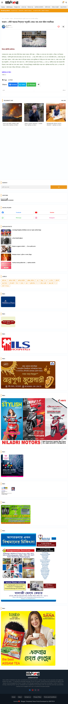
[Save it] (58, 27)
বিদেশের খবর (30, 7)
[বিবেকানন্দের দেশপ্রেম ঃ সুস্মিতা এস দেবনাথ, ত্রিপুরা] (6, 257)
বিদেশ (17, 283)
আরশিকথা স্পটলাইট (12, 280)
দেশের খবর (24, 7)
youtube (52, 212)
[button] (66, 2)
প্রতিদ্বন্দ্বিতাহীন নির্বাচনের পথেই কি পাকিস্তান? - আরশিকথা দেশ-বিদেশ (54, 124)
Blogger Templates (26, 701)
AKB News (9, 7)
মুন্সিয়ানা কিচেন (32, 283)
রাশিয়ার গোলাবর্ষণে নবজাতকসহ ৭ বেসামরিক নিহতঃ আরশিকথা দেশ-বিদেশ (33, 124)
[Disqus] (34, 152)
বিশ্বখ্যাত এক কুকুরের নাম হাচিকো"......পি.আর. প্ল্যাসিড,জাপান (24, 246)
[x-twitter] (35, 690)
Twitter (23, 84)
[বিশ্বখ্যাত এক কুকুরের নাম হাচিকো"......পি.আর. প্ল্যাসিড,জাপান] (6, 249)
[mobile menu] (2, 2)
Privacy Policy (37, 697)
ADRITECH (52, 701)
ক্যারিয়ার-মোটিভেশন (30, 280)
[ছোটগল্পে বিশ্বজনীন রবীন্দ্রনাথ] (6, 240)
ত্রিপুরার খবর (17, 7)
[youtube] (33, 690)
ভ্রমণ (27, 283)
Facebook (14, 84)
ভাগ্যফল (21, 283)
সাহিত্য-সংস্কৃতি (55, 7)
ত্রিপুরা (42, 280)
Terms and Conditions (50, 697)
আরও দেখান (63, 100)
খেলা (37, 280)
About (20, 697)
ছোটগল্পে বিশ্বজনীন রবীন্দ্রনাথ (17, 238)
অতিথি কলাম (47, 7)
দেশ (46, 280)
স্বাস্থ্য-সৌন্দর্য (51, 283)
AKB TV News (5, 285)
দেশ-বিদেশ (7, 18)
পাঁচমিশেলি (57, 280)
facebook (18, 212)
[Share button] (38, 85)
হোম (3, 18)
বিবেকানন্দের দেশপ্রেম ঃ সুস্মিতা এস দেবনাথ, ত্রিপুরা (22, 254)
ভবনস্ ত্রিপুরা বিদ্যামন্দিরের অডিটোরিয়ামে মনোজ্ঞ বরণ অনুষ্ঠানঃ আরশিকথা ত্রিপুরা (26, 230)
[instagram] (38, 690)
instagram (52, 217)
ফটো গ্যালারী (11, 283)
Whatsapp (32, 84)
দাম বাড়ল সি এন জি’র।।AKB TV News (29, 10)
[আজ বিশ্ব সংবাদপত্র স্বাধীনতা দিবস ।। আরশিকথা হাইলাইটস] (6, 265)
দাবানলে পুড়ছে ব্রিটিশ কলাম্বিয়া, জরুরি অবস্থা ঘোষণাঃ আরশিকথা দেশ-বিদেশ (11, 124)
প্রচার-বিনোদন (63, 7)
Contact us (28, 697)
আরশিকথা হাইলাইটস (39, 7)
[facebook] (30, 690)
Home (3, 7)
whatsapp (18, 217)
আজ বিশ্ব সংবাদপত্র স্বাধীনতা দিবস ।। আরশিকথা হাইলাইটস (23, 262)
